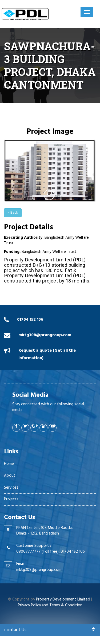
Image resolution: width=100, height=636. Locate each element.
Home (9, 464)
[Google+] (34, 428)
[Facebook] (16, 428)
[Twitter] (25, 428)
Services (11, 487)
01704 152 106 (30, 319)
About (9, 475)
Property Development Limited (63, 599)
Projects (11, 499)
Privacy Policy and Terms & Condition (50, 605)
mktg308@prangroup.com (44, 335)
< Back (12, 213)
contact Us (15, 630)
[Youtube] (53, 428)
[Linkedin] (43, 428)
